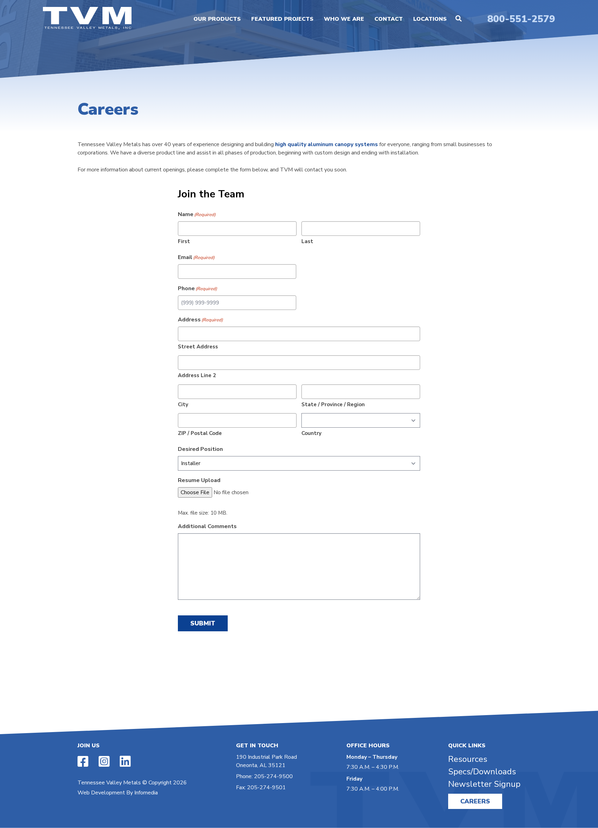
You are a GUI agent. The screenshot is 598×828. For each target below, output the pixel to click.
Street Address (198, 346)
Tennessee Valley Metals (109, 782)
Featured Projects (282, 19)
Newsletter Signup (484, 784)
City (183, 404)
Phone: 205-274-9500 (264, 776)
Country (311, 433)
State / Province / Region (333, 404)
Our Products (217, 19)
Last (307, 241)
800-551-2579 (521, 19)
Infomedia (146, 792)
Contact (388, 19)
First (184, 241)
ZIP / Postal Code (200, 433)
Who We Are (344, 19)
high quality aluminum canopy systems (326, 144)
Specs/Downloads (482, 771)
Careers (475, 801)
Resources (467, 759)
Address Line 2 (197, 375)
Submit (202, 623)
